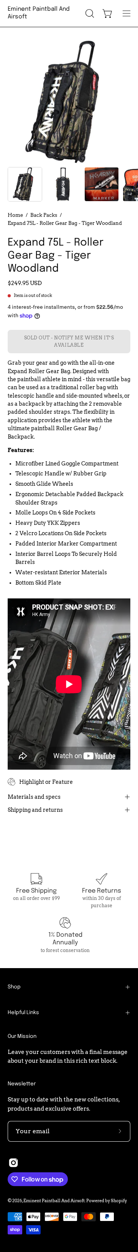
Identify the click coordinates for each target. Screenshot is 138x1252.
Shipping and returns (35, 810)
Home (15, 215)
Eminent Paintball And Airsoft (39, 13)
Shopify (119, 1200)
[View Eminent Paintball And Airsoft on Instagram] (13, 1162)
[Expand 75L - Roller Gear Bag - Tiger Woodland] (25, 184)
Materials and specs (34, 797)
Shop (14, 987)
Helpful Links (23, 1012)
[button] (89, 13)
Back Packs (43, 215)
